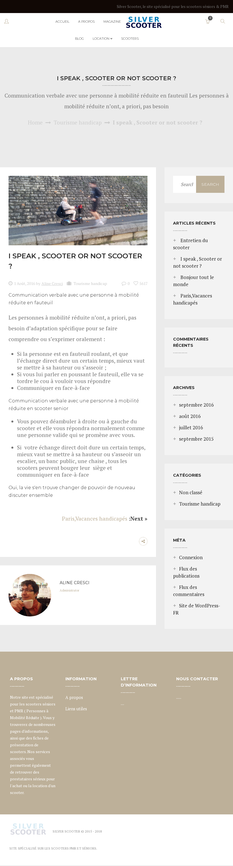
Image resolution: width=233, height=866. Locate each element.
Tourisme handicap (78, 122)
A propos (74, 697)
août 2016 (190, 416)
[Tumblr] (132, 541)
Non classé (190, 492)
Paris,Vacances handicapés (94, 518)
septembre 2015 (196, 439)
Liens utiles (76, 708)
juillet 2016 (191, 427)
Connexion (191, 557)
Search (210, 184)
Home (35, 122)
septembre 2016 (196, 405)
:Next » (138, 518)
